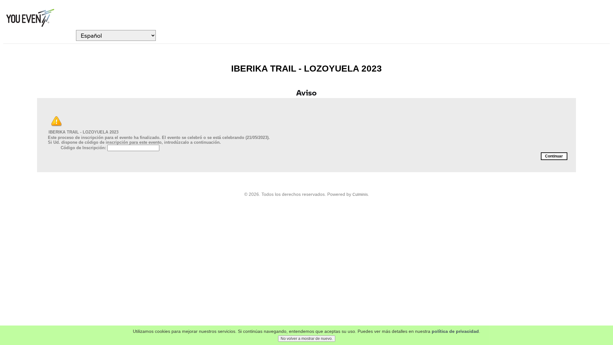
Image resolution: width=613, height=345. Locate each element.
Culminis (360, 194)
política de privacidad (455, 331)
